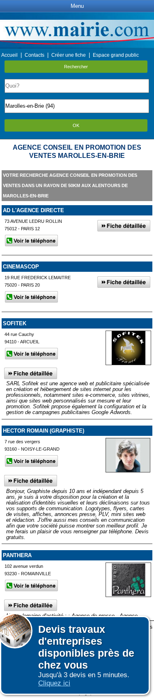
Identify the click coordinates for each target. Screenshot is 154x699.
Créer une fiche (68, 55)
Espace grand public (116, 55)
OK (76, 125)
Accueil (9, 55)
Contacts (34, 55)
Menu (77, 6)
